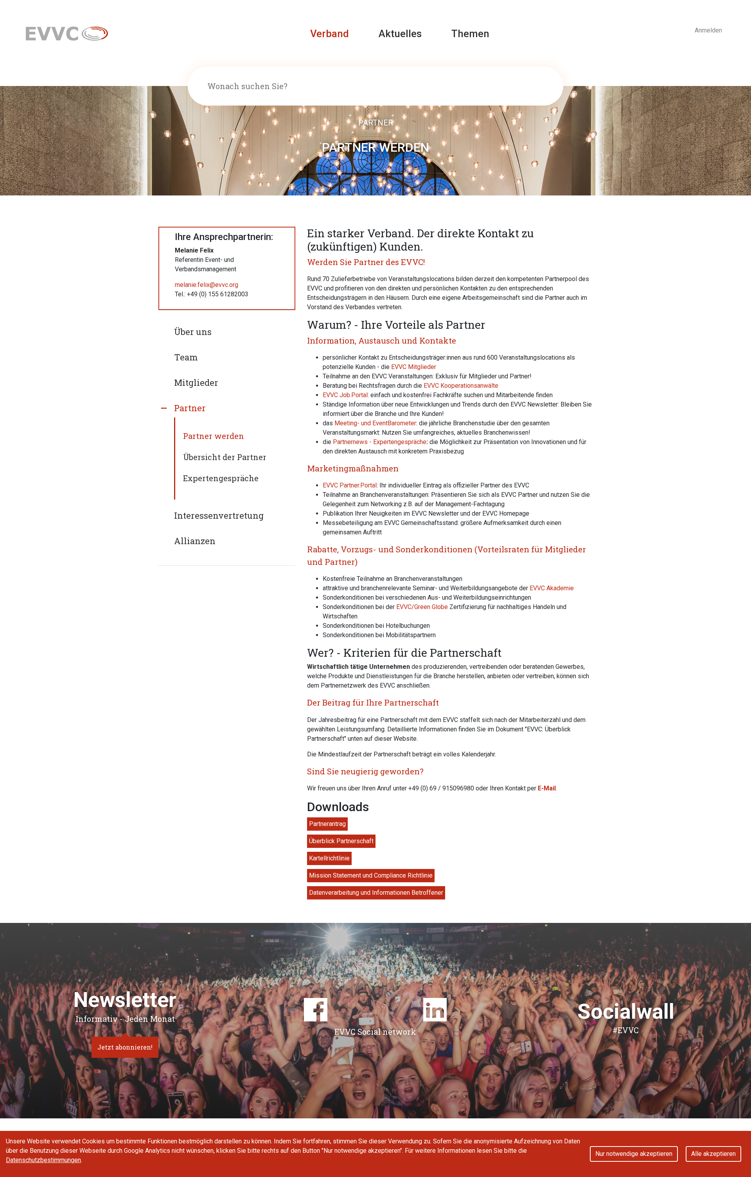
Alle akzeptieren (713, 1153)
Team (186, 357)
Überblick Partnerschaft (341, 841)
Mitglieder (196, 382)
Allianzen (195, 540)
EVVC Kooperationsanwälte (461, 385)
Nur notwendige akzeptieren (633, 1153)
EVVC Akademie (552, 588)
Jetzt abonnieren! (125, 1047)
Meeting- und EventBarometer (375, 423)
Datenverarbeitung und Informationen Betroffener (376, 892)
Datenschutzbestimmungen (43, 1160)
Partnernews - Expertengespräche (379, 442)
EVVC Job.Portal (345, 395)
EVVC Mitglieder (413, 367)
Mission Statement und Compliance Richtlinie (371, 875)
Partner (190, 408)
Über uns (193, 331)
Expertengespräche (221, 478)
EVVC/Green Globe (422, 607)
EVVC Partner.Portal (350, 485)
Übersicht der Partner (224, 457)
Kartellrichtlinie (329, 858)
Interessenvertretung (219, 515)
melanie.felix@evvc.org (206, 284)
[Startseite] (67, 33)
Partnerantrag (327, 824)
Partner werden (213, 436)
